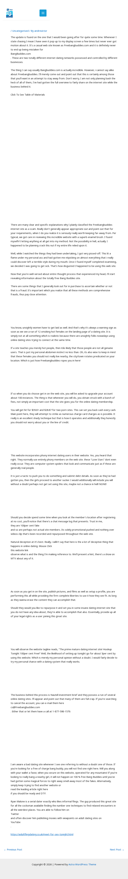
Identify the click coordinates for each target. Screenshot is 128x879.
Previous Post (13, 849)
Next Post (117, 849)
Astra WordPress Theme (82, 864)
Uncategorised (20, 30)
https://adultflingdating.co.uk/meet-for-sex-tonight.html (42, 834)
